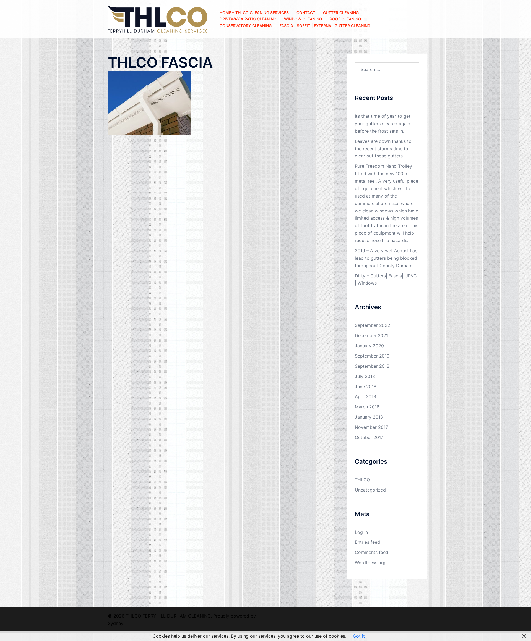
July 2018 (365, 376)
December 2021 (371, 335)
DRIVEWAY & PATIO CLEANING (248, 19)
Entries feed (367, 542)
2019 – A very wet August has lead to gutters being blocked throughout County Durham (386, 258)
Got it (359, 636)
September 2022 (372, 325)
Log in (361, 532)
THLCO (362, 479)
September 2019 (372, 356)
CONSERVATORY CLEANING (246, 25)
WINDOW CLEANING (303, 19)
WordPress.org (370, 562)
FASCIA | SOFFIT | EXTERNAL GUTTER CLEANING (324, 25)
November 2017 (371, 427)
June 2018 (365, 386)
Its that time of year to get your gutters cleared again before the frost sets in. (382, 123)
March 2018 (367, 406)
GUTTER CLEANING (341, 12)
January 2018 (369, 417)
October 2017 (369, 437)
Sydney (115, 623)
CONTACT (305, 12)
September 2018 (372, 366)
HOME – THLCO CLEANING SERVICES (254, 12)
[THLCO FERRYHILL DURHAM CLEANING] (157, 18)
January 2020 (369, 345)
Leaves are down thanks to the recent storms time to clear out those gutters (383, 148)
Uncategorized (370, 490)
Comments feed (371, 552)
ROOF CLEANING (345, 19)
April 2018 (365, 396)
